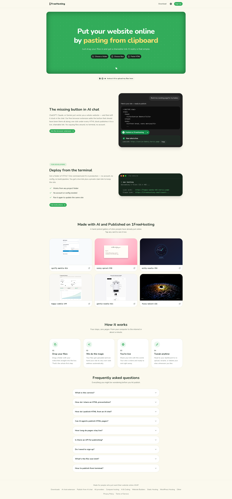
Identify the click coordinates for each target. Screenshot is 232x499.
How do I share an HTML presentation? (93, 402)
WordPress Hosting (167, 489)
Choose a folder (101, 56)
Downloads (55, 489)
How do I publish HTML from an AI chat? (93, 411)
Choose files (119, 56)
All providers (99, 489)
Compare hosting (112, 489)
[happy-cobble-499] (70, 290)
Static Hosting (152, 489)
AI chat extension (68, 489)
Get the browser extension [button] (61, 131)
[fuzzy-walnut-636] (161, 290)
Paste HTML (135, 56)
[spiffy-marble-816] (70, 254)
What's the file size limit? (87, 458)
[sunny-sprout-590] (116, 254)
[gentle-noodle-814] (116, 290)
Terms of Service (122, 494)
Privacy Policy (108, 494)
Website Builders (138, 489)
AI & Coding (125, 489)
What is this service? (84, 392)
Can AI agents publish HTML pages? (91, 421)
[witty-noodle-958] (161, 254)
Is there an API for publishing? (89, 440)
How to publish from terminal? (89, 468)
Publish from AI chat (84, 489)
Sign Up (178, 4)
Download (162, 4)
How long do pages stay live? (89, 430)
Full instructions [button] (57, 205)
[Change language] (171, 4)
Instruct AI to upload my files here (120, 78)
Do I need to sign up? (84, 449)
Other (179, 489)
